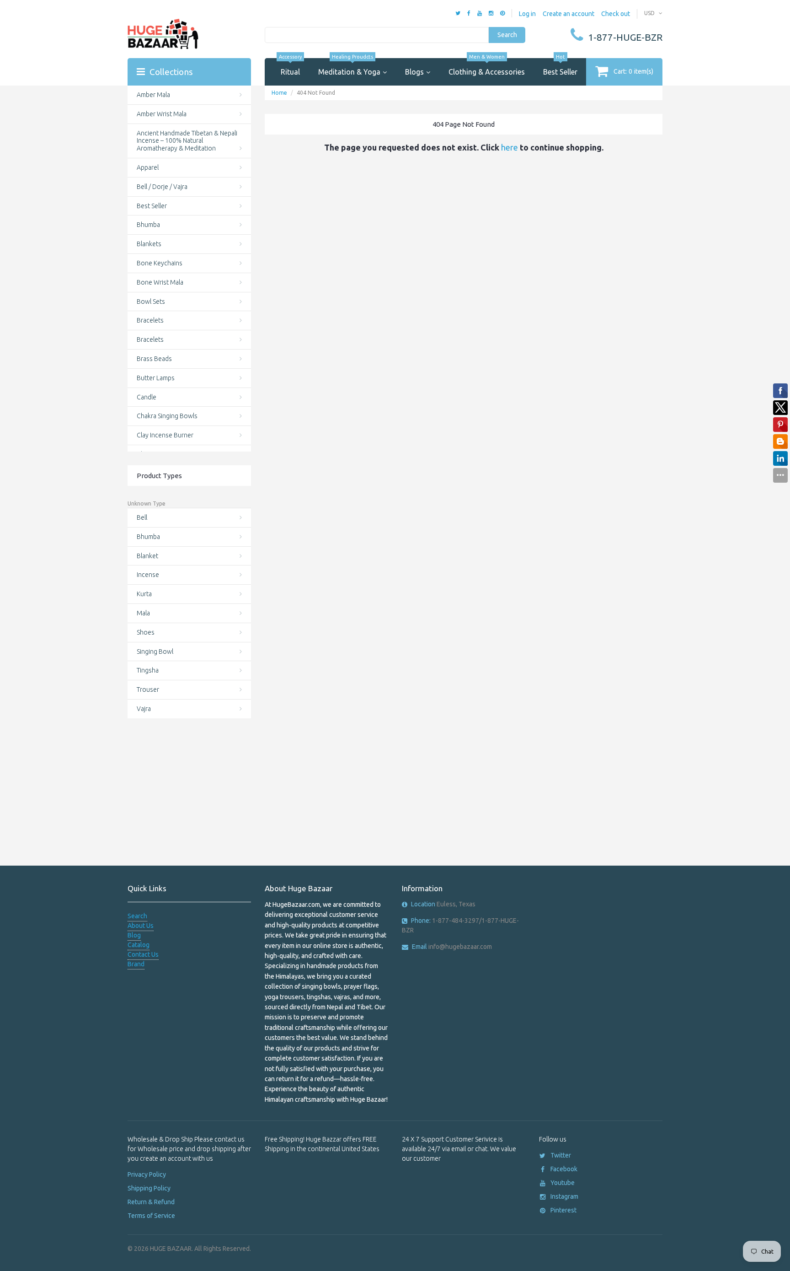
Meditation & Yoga (349, 67)
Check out (615, 13)
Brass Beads (154, 358)
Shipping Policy (149, 1188)
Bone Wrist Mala (160, 282)
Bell (142, 517)
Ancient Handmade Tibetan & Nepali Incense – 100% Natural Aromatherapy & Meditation (187, 140)
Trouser (148, 689)
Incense (148, 574)
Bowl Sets (151, 301)
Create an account (568, 13)
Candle (146, 397)
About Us (141, 925)
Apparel (148, 167)
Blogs (414, 72)
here (509, 147)
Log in (527, 13)
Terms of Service (151, 1215)
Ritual (290, 67)
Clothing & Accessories (486, 67)
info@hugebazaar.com (452, 946)
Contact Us (143, 954)
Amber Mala (153, 94)
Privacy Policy (147, 1174)
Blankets (149, 244)
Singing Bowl (155, 651)
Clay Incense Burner (165, 435)
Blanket (147, 556)
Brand (136, 964)
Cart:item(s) (633, 71)
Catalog (138, 944)
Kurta (144, 594)
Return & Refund (151, 1202)
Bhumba (148, 224)
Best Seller (560, 67)
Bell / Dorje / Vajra (162, 186)
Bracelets (150, 320)
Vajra (144, 708)
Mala (143, 613)
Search (507, 34)
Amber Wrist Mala (162, 114)
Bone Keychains (159, 263)
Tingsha (148, 670)
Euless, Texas (443, 904)
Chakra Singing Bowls (167, 416)
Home (279, 93)
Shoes (146, 632)
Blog (134, 935)
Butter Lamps (156, 378)
